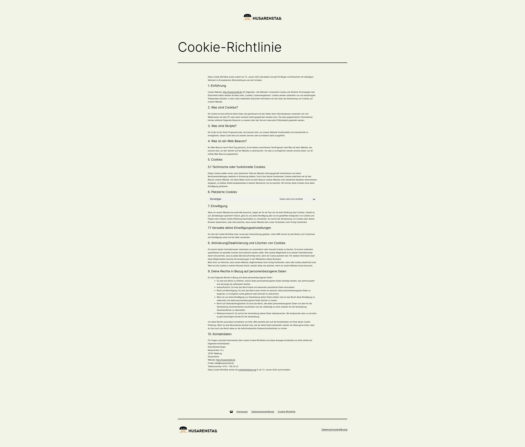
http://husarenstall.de (232, 92)
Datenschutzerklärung (334, 429)
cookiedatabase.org (247, 369)
